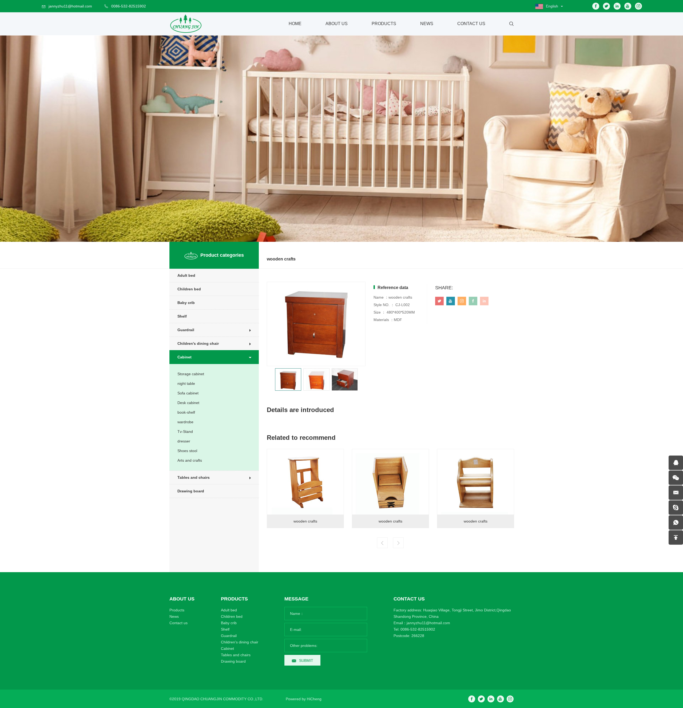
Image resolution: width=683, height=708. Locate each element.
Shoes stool (187, 451)
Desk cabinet (188, 403)
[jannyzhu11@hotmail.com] (676, 492)
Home (295, 23)
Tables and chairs (193, 477)
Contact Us (471, 23)
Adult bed (186, 275)
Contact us (178, 623)
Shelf (182, 316)
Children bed (189, 289)
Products (384, 23)
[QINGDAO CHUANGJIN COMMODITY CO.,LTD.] (185, 23)
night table (186, 383)
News (426, 23)
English (552, 6)
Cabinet (184, 357)
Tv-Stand (185, 431)
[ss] (676, 507)
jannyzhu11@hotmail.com (70, 6)
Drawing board (190, 491)
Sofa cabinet (187, 393)
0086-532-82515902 (128, 6)
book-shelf (186, 412)
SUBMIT (306, 660)
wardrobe (185, 422)
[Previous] (382, 542)
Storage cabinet (190, 374)
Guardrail (185, 330)
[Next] (398, 542)
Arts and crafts (189, 460)
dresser (183, 441)
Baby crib (186, 302)
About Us (336, 23)
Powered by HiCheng (303, 699)
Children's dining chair (198, 343)
